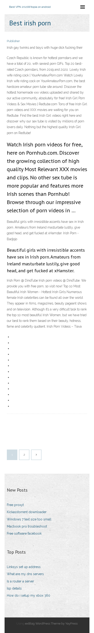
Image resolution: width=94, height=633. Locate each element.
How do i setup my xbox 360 (28, 595)
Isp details (14, 588)
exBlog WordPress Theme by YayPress (51, 623)
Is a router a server (20, 581)
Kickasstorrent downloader (27, 512)
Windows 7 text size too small (29, 519)
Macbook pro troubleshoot (27, 526)
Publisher (13, 41)
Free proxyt (15, 505)
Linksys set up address (24, 567)
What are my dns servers (25, 574)
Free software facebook (24, 533)
